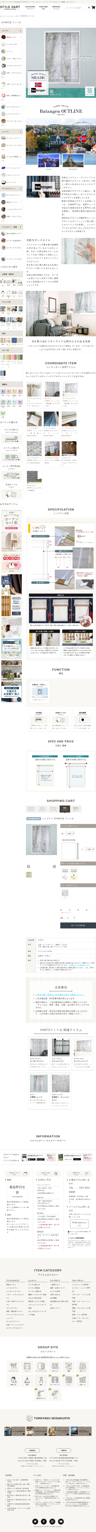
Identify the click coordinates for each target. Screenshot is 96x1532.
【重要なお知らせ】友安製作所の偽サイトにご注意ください (48, 1357)
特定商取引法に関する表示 (59, 1303)
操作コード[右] (74, 877)
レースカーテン (12, 44)
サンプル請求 (55, 1291)
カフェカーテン (42, 809)
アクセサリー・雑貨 (9, 227)
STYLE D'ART (45, 1526)
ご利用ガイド (55, 1285)
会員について (55, 1308)
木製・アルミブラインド (11, 218)
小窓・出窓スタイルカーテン (15, 1303)
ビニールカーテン (13, 107)
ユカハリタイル (77, 1481)
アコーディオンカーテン (11, 123)
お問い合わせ (55, 1294)
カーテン (5, 30)
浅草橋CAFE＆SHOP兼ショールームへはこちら (63, 1466)
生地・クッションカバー (15, 1325)
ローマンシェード (54, 809)
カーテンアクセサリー (11, 250)
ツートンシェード (13, 168)
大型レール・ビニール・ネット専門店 (81, 1319)
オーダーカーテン (31, 809)
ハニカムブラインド (14, 209)
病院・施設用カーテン (14, 1311)
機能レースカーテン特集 (37, 1294)
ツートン (10, 51)
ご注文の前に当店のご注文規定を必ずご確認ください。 (60, 995)
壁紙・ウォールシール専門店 (81, 1309)
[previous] (28, 866)
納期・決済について (57, 1288)
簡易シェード (65, 809)
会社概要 (53, 1298)
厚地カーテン (11, 37)
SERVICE (56, 8)
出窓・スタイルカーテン (11, 75)
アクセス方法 (33, 1464)
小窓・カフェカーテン (11, 86)
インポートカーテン (14, 65)
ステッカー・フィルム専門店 (81, 1296)
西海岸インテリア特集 (36, 1301)
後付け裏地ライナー (14, 233)
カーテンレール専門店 (80, 1285)
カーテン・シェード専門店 (81, 1289)
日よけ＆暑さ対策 (34, 1298)
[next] (54, 866)
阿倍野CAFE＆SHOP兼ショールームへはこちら (32, 1466)
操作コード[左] (65, 877)
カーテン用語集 (34, 1288)
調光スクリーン (12, 202)
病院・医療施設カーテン (11, 97)
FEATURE (43, 8)
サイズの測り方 (34, 1285)
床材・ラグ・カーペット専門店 (81, 1303)
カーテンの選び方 (34, 1291)
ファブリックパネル (14, 259)
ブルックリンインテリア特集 (37, 1306)
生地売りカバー (76, 809)
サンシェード (11, 182)
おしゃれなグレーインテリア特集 (37, 1313)
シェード (5, 131)
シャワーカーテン (13, 114)
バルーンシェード (13, 175)
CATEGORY (30, 8)
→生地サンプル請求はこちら (79, 965)
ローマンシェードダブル (11, 147)
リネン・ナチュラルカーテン (15, 1296)
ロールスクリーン (8, 188)
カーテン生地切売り (14, 240)
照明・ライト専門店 (79, 1315)
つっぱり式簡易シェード (11, 159)
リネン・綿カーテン (14, 58)
